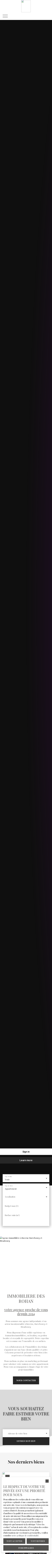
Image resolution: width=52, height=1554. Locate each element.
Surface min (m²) (12, 1215)
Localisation (10, 1196)
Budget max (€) (11, 1206)
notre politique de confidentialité (25, 1535)
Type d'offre (8, 1176)
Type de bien (9, 1186)
